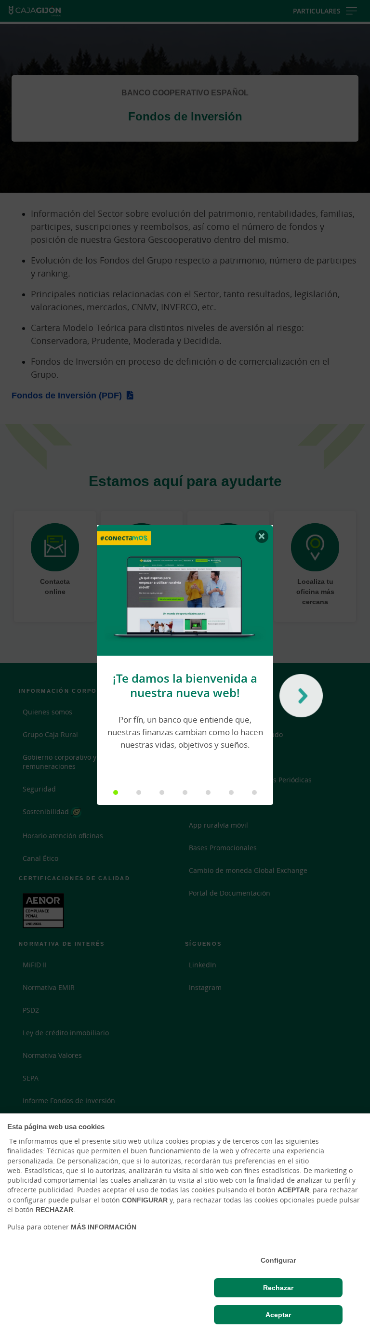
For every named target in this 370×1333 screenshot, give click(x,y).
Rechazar (278, 1287)
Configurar (278, 1260)
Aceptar (278, 1314)
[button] (115, 792)
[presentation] (299, 698)
